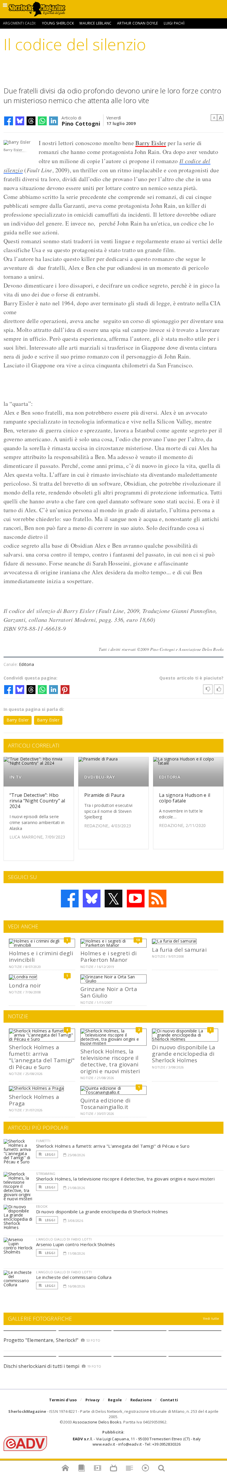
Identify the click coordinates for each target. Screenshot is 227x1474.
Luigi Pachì (174, 23)
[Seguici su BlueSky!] (92, 898)
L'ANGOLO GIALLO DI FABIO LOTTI (64, 1239)
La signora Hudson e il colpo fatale (184, 798)
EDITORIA (169, 777)
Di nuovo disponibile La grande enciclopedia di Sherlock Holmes (183, 1053)
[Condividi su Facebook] (9, 121)
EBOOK (42, 1206)
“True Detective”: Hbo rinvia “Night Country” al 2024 (37, 801)
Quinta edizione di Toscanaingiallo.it (105, 1103)
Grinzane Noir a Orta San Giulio (108, 992)
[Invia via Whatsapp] (42, 121)
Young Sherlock (58, 23)
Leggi (49, 1154)
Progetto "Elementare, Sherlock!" (41, 1340)
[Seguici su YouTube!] (136, 898)
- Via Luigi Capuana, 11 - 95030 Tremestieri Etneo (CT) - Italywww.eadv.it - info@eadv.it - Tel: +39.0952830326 (137, 1441)
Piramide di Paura (104, 795)
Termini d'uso (63, 1399)
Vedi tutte (211, 1318)
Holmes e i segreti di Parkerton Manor (108, 956)
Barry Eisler (150, 143)
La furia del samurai (179, 949)
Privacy (92, 1399)
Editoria (26, 664)
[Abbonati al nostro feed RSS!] (157, 898)
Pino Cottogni (80, 123)
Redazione (141, 1399)
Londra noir (25, 985)
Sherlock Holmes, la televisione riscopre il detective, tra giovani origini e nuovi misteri (110, 1061)
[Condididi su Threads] (31, 121)
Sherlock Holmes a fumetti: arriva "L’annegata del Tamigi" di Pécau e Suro (41, 1057)
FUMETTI (43, 1140)
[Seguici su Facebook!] (70, 898)
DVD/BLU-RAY (99, 777)
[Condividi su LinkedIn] (53, 121)
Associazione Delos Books (97, 1422)
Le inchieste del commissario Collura (74, 1277)
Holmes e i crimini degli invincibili (41, 956)
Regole (115, 1399)
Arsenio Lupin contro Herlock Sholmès (75, 1244)
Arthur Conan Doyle (137, 23)
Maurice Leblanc (95, 23)
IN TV (15, 777)
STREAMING (46, 1173)
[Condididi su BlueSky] (20, 121)
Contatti (169, 1399)
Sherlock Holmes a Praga (34, 1100)
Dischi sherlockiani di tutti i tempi (42, 1366)
